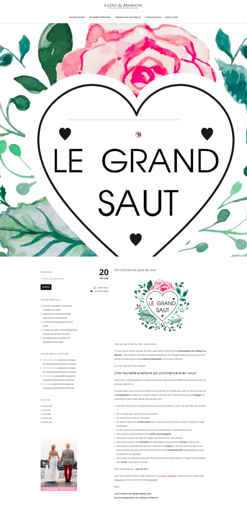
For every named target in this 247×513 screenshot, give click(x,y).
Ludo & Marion (153, 135)
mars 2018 (47, 414)
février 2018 (47, 418)
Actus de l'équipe (122, 134)
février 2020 (47, 406)
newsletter (153, 480)
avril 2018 (46, 410)
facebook (118, 480)
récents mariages (168, 476)
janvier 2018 (47, 422)
